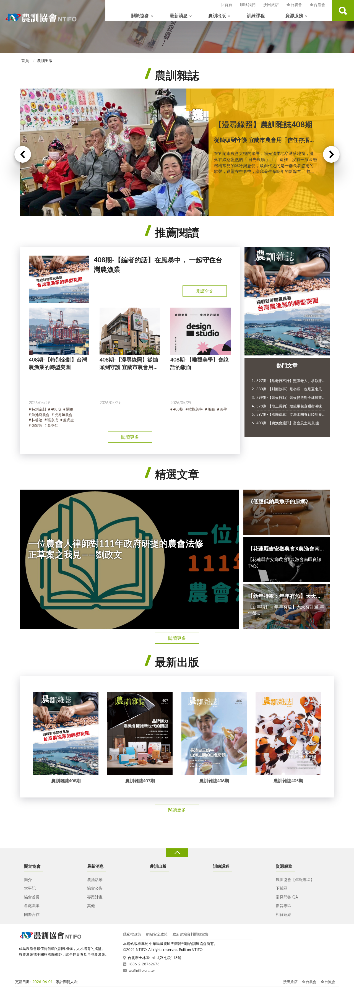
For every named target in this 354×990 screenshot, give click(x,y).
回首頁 (226, 5)
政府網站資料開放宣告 (191, 934)
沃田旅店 (271, 5)
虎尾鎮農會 (63, 415)
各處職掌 (32, 906)
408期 (56, 409)
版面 (211, 409)
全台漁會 (317, 5)
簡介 (28, 880)
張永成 (52, 420)
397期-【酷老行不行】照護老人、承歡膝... (290, 381)
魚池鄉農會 (41, 415)
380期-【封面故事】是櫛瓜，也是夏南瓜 (289, 389)
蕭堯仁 (52, 426)
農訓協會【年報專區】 (295, 880)
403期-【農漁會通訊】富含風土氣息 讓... (289, 423)
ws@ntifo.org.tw (142, 971)
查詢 (343, 10)
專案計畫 (95, 897)
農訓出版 (217, 16)
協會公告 (95, 888)
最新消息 (179, 16)
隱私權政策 (132, 934)
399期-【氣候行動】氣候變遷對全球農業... (290, 398)
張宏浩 (37, 426)
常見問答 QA (287, 897)
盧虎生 (68, 420)
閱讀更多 (130, 437)
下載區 (281, 888)
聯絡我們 (248, 5)
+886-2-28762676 (144, 964)
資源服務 (294, 16)
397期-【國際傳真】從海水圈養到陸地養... (290, 415)
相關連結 (283, 915)
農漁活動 (95, 880)
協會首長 (32, 897)
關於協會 (140, 16)
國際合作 (32, 915)
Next (331, 154)
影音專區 (283, 906)
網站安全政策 (157, 934)
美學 (223, 409)
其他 (91, 906)
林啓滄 (37, 420)
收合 (177, 852)
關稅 (69, 409)
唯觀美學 (195, 409)
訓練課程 (256, 16)
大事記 (30, 888)
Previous (22, 154)
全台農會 (294, 5)
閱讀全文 (205, 291)
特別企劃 (39, 409)
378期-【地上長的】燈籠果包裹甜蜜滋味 (289, 406)
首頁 (25, 61)
